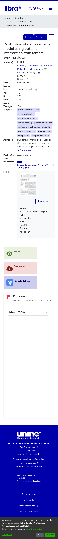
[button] (30, 8)
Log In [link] (40, 8)
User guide (29, 500)
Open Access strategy (29, 506)
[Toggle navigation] (50, 8)
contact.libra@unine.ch (28, 454)
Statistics (40, 37)
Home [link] (7, 18)
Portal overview (29, 494)
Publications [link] (19, 18)
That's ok (50, 534)
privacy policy (35, 529)
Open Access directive (29, 511)
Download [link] (45, 201)
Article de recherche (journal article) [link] (21, 21)
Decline (40, 534)
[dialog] (29, 528)
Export (28, 37)
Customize (7, 534)
